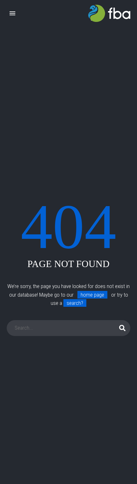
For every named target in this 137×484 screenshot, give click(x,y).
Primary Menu (12, 13)
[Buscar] (122, 328)
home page (92, 295)
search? (75, 303)
